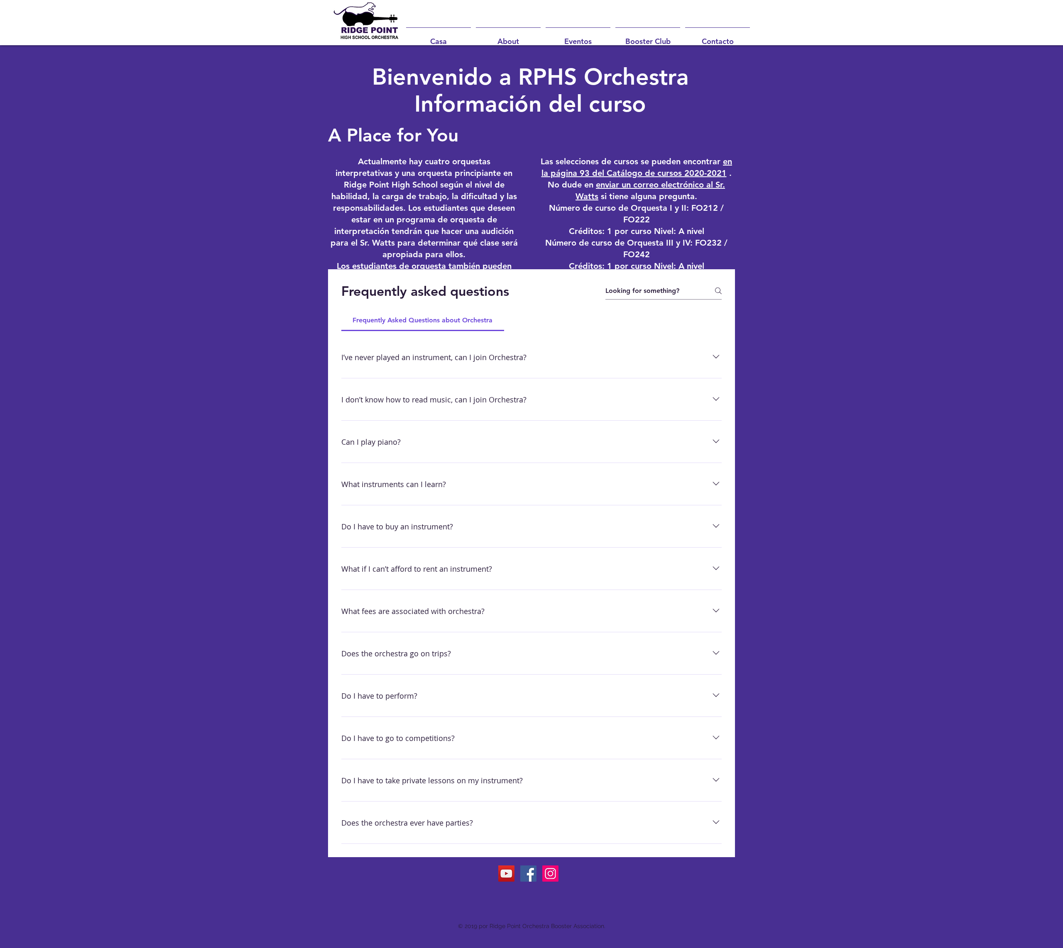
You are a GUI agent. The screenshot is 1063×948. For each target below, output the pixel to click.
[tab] (422, 320)
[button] (508, 37)
